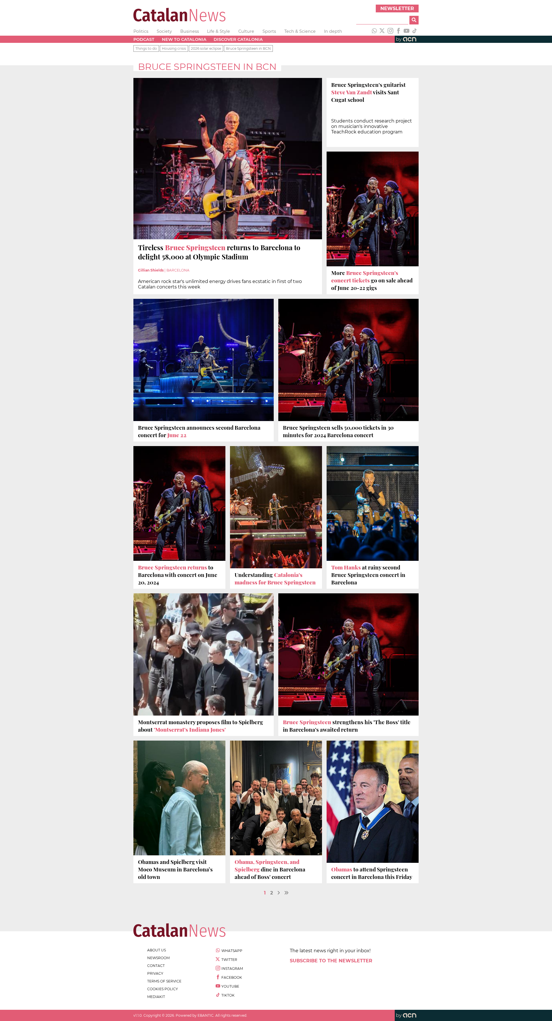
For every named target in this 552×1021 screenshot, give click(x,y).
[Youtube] (406, 31)
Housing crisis (174, 48)
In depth (333, 31)
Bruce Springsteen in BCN (248, 48)
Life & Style (218, 31)
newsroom (158, 958)
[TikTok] (415, 31)
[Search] (414, 20)
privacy (155, 973)
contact (156, 965)
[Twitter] (382, 31)
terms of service (164, 981)
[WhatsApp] (374, 31)
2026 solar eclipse (206, 48)
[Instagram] (390, 31)
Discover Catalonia (238, 39)
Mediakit (156, 997)
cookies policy (162, 989)
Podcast (143, 39)
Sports (269, 31)
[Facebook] (398, 31)
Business (189, 31)
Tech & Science (300, 31)
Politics (140, 31)
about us (156, 950)
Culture (246, 31)
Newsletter (397, 8)
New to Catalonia (184, 39)
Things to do (146, 48)
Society (164, 31)
